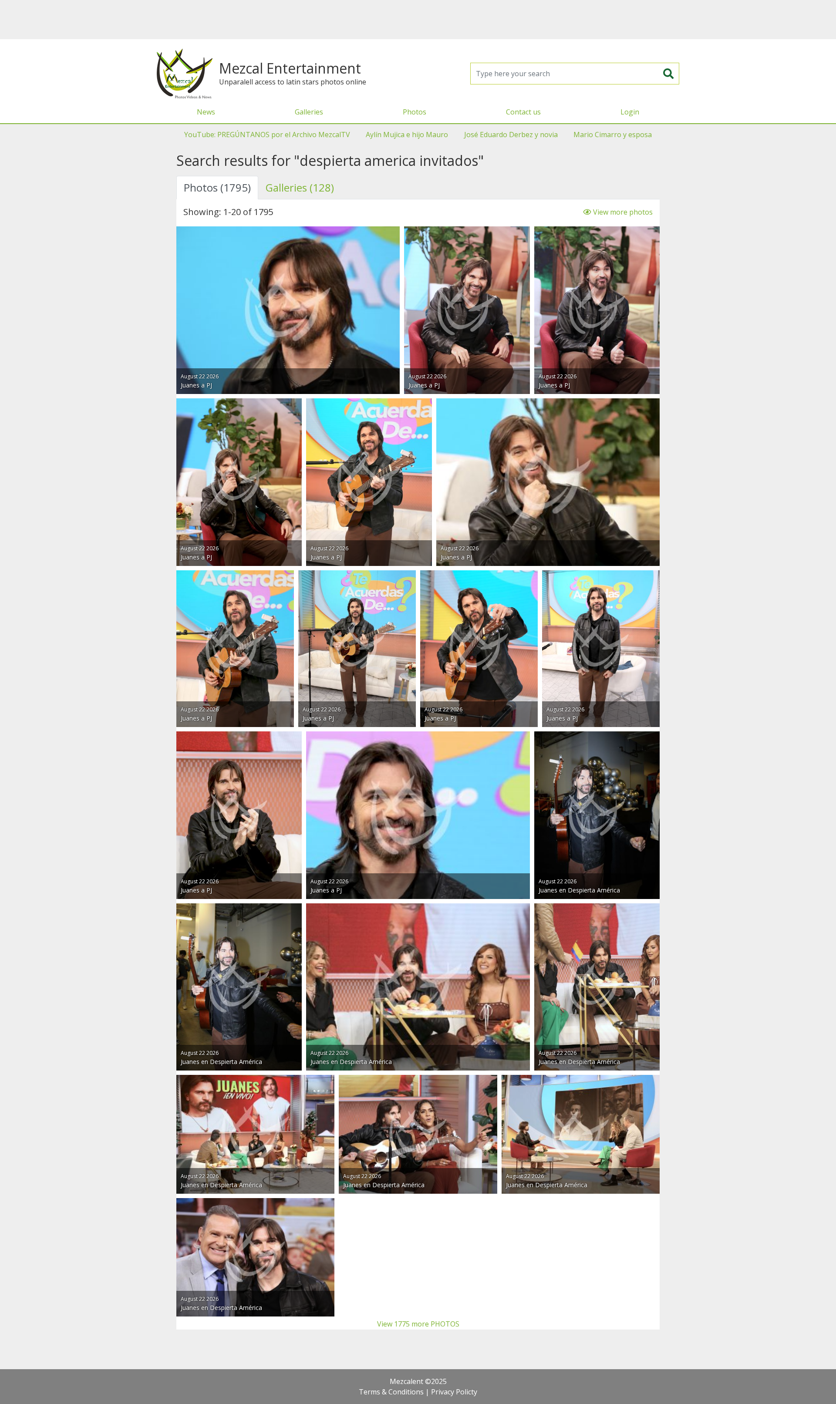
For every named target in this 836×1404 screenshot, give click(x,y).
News (206, 112)
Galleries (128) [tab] (300, 187)
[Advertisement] (418, 19)
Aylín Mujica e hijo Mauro (407, 134)
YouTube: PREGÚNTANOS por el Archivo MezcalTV (267, 134)
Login (629, 112)
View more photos (622, 212)
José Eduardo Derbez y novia (511, 134)
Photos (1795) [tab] (217, 187)
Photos (414, 112)
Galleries (309, 112)
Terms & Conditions (391, 1392)
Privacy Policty (454, 1392)
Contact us (523, 112)
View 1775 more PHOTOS (418, 1324)
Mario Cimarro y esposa (612, 134)
